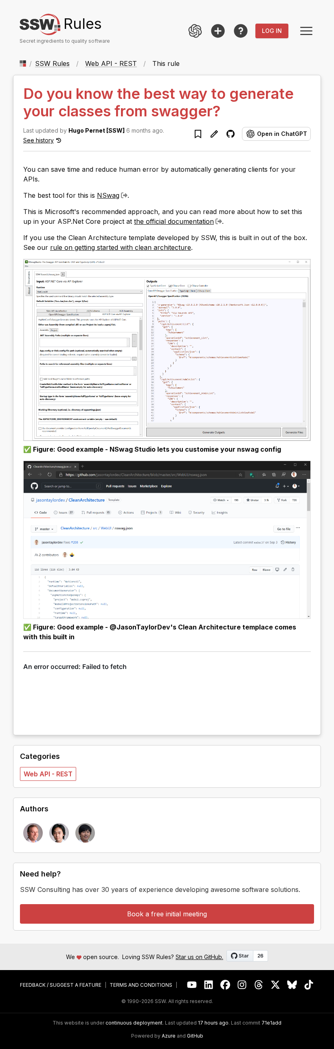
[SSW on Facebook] (225, 985)
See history (38, 140)
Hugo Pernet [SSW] (96, 130)
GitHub (195, 1036)
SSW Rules (52, 63)
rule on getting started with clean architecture (120, 247)
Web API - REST (111, 63)
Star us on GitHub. (199, 956)
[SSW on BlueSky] (292, 985)
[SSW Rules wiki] (241, 31)
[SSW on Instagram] (242, 985)
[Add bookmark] (198, 134)
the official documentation (174, 221)
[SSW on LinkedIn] (209, 985)
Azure (169, 1036)
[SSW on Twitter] (275, 985)
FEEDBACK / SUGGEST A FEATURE (60, 985)
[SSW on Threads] (259, 985)
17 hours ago (213, 1023)
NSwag (108, 195)
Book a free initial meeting (167, 914)
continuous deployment (134, 1023)
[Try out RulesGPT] (195, 31)
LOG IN (272, 30)
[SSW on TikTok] (309, 985)
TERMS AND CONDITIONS (141, 985)
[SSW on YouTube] (192, 985)
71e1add (271, 1023)
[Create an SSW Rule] (218, 31)
